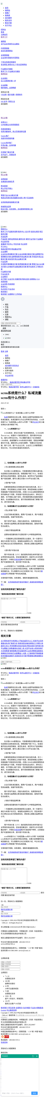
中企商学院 (5, 242)
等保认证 (11, 101)
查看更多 (4, 380)
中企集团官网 (12, 1010)
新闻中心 (4, 287)
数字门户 (4, 37)
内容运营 (17, 559)
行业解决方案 (6, 272)
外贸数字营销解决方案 (9, 264)
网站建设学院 (16, 249)
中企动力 (35, 422)
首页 (6, 8)
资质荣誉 (4, 282)
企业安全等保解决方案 (9, 254)
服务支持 (8, 20)
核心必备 (4, 118)
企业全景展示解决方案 (26, 254)
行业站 (33, 1008)
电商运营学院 (6, 249)
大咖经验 (36, 387)
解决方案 (8, 23)
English (3, 1010)
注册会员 (4, 34)
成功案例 (8, 18)
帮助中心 (4, 229)
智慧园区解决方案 (24, 264)
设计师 (27, 232)
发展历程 (18, 279)
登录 (2, 32)
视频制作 (19, 95)
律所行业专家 (31, 239)
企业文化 (11, 279)
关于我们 (4, 279)
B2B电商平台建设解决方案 (16, 267)
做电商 (7, 15)
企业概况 (4, 277)
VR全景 (4, 95)
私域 (6, 417)
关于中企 (8, 25)
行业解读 (39, 239)
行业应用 (4, 262)
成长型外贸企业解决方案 (17, 259)
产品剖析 (4, 239)
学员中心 (9, 244)
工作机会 (18, 294)
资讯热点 (15, 366)
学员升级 (16, 244)
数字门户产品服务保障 (9, 232)
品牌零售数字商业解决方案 (21, 257)
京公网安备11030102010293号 (27, 1015)
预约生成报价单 (7, 909)
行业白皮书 (5, 274)
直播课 (3, 244)
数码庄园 (25, 279)
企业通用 (4, 252)
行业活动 (11, 289)
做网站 (7, 10)
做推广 (7, 13)
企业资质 (4, 284)
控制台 (3, 29)
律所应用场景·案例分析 (16, 239)
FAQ (38, 279)
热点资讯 (4, 289)
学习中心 (4, 247)
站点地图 (26, 1008)
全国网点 (11, 294)
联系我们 (4, 292)
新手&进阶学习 (25, 387)
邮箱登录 (39, 1008)
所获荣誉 (11, 284)
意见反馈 (11, 1008)
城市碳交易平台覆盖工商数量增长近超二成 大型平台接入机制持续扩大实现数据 (22, 648)
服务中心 (21, 232)
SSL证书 (4, 101)
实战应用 (4, 237)
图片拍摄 (11, 95)
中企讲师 (24, 244)
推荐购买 (4, 74)
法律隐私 (32, 279)
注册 (6, 351)
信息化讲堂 (35, 232)
